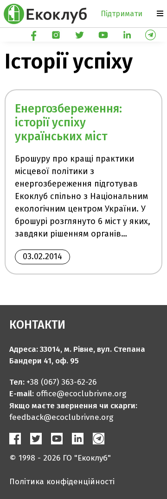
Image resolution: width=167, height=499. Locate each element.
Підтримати (121, 13)
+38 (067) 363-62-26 (61, 382)
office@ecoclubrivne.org (81, 394)
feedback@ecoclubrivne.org (61, 417)
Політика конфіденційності (62, 482)
